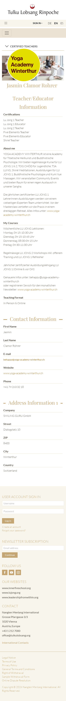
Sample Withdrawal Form (15, 676)
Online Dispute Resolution (16, 680)
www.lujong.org (11, 592)
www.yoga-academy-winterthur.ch (37, 289)
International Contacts (15, 642)
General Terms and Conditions (18, 669)
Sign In (37, 23)
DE (49, 23)
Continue (10, 554)
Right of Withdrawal (13, 672)
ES (61, 23)
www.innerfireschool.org (16, 588)
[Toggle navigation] (6, 23)
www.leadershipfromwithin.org (20, 597)
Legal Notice (9, 657)
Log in (8, 520)
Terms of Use (9, 661)
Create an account (11, 526)
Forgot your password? (14, 530)
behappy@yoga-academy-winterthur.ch (24, 359)
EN (56, 23)
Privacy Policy (9, 665)
